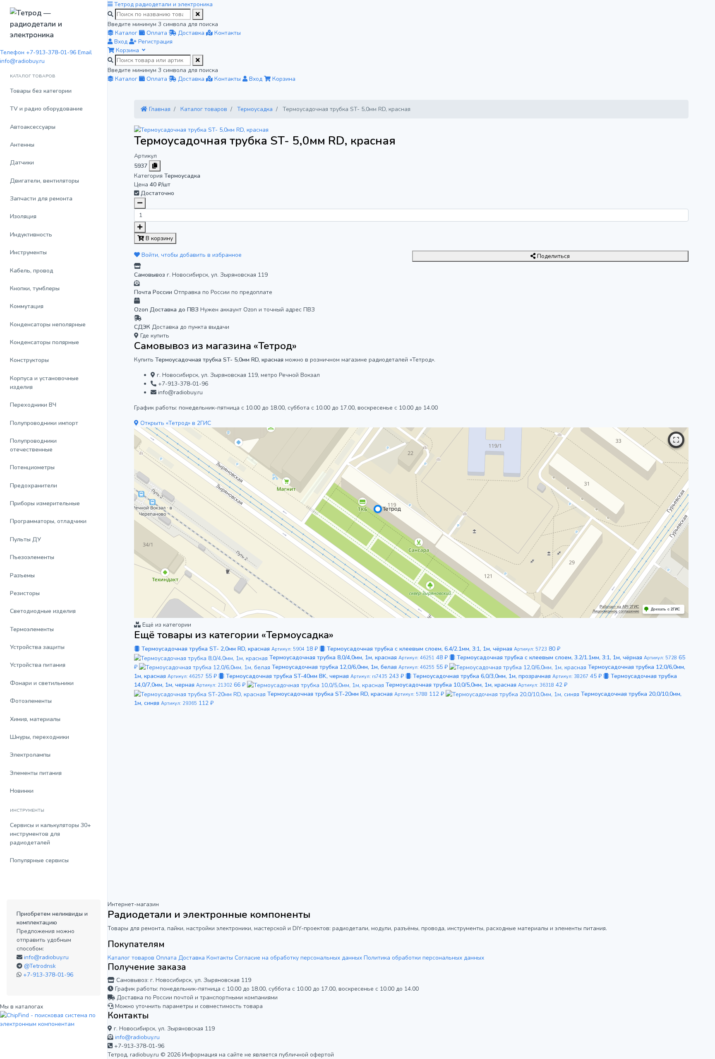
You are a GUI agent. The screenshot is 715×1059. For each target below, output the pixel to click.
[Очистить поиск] (197, 14)
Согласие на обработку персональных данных (298, 958)
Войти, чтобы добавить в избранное (191, 255)
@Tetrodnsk (40, 966)
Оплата (166, 958)
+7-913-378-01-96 (48, 975)
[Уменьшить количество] (140, 203)
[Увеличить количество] (140, 227)
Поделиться (552, 256)
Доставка (191, 958)
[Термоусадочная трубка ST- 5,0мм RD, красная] (201, 129)
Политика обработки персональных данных (424, 958)
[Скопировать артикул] (155, 165)
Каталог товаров (131, 958)
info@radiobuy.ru (46, 957)
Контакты (219, 958)
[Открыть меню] (111, 4)
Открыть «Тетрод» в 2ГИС (175, 423)
